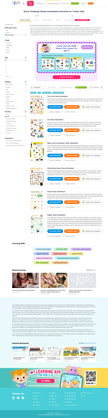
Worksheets (38, 393)
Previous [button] (11, 283)
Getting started (54, 405)
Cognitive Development (44, 258)
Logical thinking (77, 254)
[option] (25, 283)
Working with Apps (71, 396)
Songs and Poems (10, 118)
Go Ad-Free (75, 3)
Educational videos (47, 20)
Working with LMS (71, 393)
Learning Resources (53, 3)
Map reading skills (42, 263)
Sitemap (53, 399)
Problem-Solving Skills (43, 249)
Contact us (37, 405)
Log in (83, 3)
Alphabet (8, 87)
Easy (7, 30)
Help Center (54, 402)
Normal (8, 32)
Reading (8, 96)
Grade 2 (8, 50)
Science (8, 103)
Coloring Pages (10, 94)
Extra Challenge (10, 35)
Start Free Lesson (66, 77)
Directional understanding (81, 249)
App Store (53, 393)
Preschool (8, 42)
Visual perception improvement (68, 258)
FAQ (84, 396)
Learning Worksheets (90, 343)
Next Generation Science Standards (15, 145)
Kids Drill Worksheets (82, 20)
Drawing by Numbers (11, 121)
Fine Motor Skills (61, 249)
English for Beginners (11, 108)
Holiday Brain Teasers (11, 128)
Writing (7, 92)
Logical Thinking (10, 126)
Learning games (68, 20)
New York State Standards (12, 143)
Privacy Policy (57, 413)
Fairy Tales (8, 123)
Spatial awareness (60, 254)
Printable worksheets (25, 20)
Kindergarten (9, 45)
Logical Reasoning (42, 254)
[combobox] (38, 87)
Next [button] (97, 283)
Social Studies (9, 101)
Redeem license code (72, 405)
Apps (36, 396)
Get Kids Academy (71, 399)
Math (7, 89)
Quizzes (58, 20)
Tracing (8, 114)
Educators (41, 3)
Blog (36, 399)
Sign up (90, 3)
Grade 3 (8, 52)
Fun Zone (8, 133)
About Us (37, 402)
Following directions (60, 263)
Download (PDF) (55, 107)
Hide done (95, 87)
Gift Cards (66, 3)
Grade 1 (8, 47)
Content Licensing (87, 393)
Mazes (7, 116)
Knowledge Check (10, 130)
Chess (7, 99)
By (31, 87)
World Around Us (10, 106)
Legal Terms (50, 413)
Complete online (71, 107)
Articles (94, 270)
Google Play (54, 396)
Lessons (36, 20)
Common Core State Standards (13, 140)
